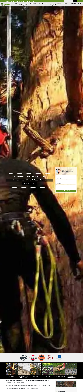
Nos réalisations (29, 183)
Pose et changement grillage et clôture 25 (34, 4)
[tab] (41, 196)
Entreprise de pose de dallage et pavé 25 (23, 4)
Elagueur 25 (15, 4)
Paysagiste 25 (73, 4)
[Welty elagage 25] (5, 4)
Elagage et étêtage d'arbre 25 (52, 4)
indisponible (11, 1)
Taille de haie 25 (59, 4)
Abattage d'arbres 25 (44, 4)
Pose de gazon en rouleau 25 (66, 4)
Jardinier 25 (79, 4)
